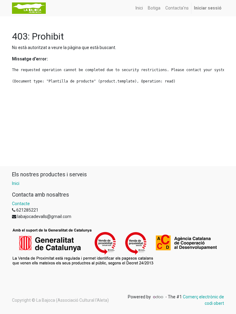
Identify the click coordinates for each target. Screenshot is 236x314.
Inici (15, 183)
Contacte (21, 203)
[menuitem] (139, 8)
